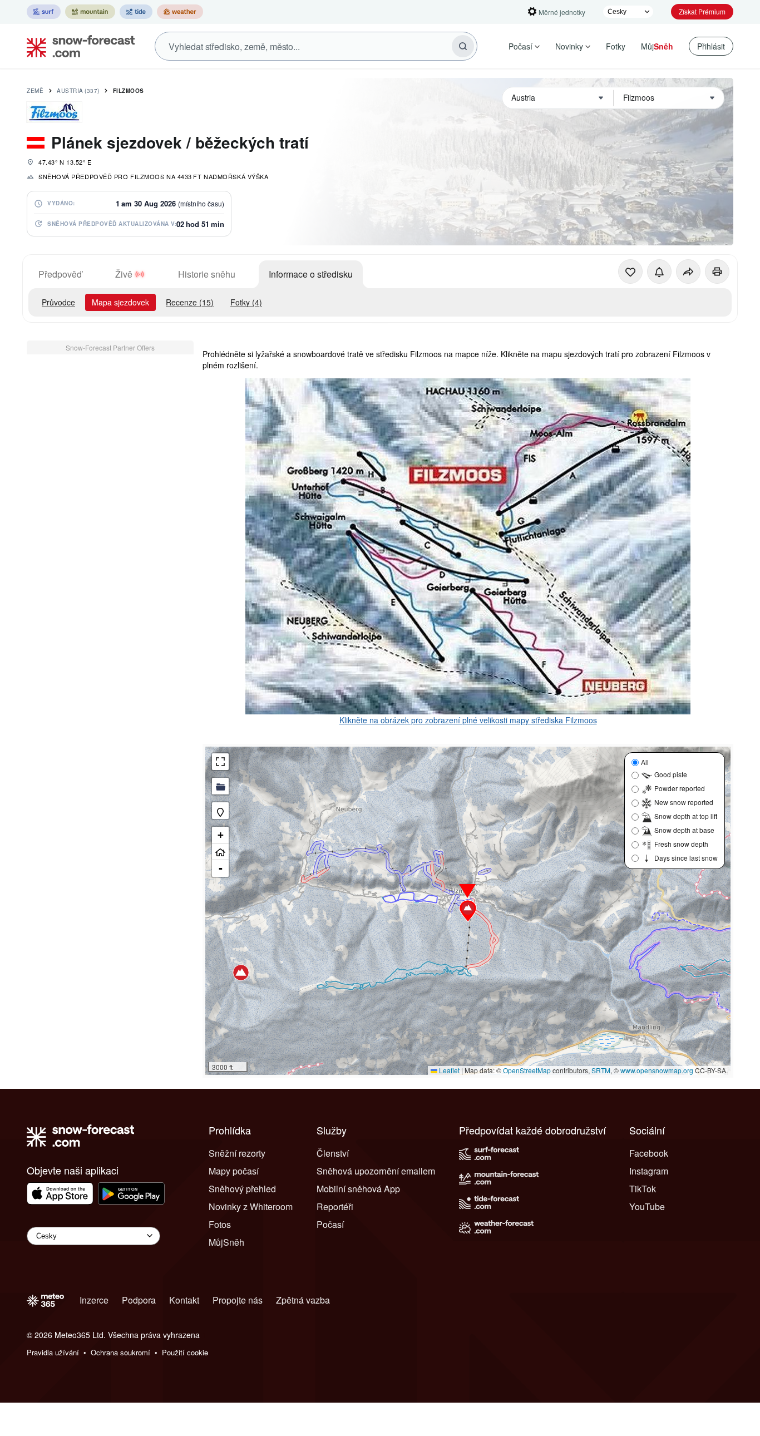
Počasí (520, 46)
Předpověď (60, 274)
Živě (123, 274)
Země (35, 91)
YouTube (647, 1206)
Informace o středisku (311, 274)
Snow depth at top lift (685, 816)
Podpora (139, 1300)
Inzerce (94, 1300)
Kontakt (184, 1300)
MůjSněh (226, 1242)
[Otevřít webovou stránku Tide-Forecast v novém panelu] (136, 11)
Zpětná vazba (303, 1300)
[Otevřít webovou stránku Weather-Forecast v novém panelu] (180, 11)
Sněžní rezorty (237, 1153)
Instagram (648, 1170)
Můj (657, 46)
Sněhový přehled (242, 1188)
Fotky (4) (246, 302)
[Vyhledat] (463, 46)
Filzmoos (128, 91)
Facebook (648, 1153)
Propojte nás (238, 1300)
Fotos (220, 1224)
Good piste (670, 774)
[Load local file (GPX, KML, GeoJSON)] (220, 786)
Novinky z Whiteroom (251, 1206)
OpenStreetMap (527, 1070)
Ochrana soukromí (120, 1352)
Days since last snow (686, 857)
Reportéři (335, 1206)
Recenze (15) (190, 302)
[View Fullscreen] (220, 761)
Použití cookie (185, 1352)
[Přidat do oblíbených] (630, 271)
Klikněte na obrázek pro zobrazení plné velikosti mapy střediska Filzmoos (468, 720)
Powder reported (679, 788)
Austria (78, 91)
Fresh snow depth (681, 843)
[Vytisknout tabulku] (717, 271)
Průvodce (58, 302)
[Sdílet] (688, 271)
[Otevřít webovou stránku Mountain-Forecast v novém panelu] (90, 11)
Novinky (569, 46)
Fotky (615, 46)
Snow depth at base (684, 830)
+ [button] (221, 835)
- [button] (221, 868)
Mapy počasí (234, 1170)
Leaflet (448, 1070)
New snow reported (683, 802)
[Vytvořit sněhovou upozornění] (659, 271)
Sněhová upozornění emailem (376, 1170)
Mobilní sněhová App (358, 1188)
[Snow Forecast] (77, 46)
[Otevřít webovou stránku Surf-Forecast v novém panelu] (44, 11)
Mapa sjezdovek (120, 302)
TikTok (642, 1188)
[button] (468, 911)
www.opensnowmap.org (656, 1070)
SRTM (600, 1070)
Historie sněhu (206, 274)
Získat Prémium (702, 11)
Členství (333, 1153)
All (645, 762)
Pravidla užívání (53, 1352)
